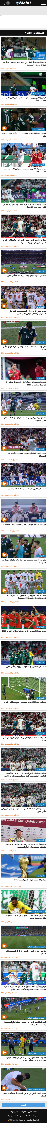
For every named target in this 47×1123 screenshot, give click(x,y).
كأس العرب (40, 236)
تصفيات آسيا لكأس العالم (36, 911)
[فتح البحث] (3, 3)
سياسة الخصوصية (15, 1116)
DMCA (27, 1116)
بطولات (12, 1111)
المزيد (23, 1105)
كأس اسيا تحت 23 (38, 58)
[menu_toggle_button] (43, 3)
